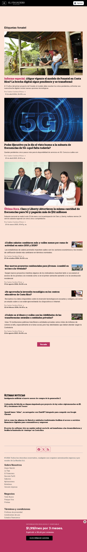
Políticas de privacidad (13, 512)
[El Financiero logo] (16, 3)
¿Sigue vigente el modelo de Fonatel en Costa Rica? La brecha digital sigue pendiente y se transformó (42, 80)
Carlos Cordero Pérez (15, 92)
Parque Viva (9, 500)
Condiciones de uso (12, 515)
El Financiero (9, 473)
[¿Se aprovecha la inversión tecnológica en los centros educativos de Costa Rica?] (77, 293)
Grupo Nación (9, 468)
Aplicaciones (9, 482)
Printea (7, 502)
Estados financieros (12, 518)
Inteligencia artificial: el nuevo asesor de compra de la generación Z (32, 398)
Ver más (43, 344)
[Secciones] (4, 3)
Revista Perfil (9, 476)
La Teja (7, 471)
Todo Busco (9, 497)
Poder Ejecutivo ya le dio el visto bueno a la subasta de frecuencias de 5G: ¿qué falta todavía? (37, 146)
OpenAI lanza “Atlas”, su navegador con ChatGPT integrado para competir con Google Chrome (40, 413)
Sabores (7, 479)
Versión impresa (10, 487)
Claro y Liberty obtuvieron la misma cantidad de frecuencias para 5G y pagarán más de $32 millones (42, 210)
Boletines (8, 484)
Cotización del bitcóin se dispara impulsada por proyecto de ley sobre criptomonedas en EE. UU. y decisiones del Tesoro (42, 405)
